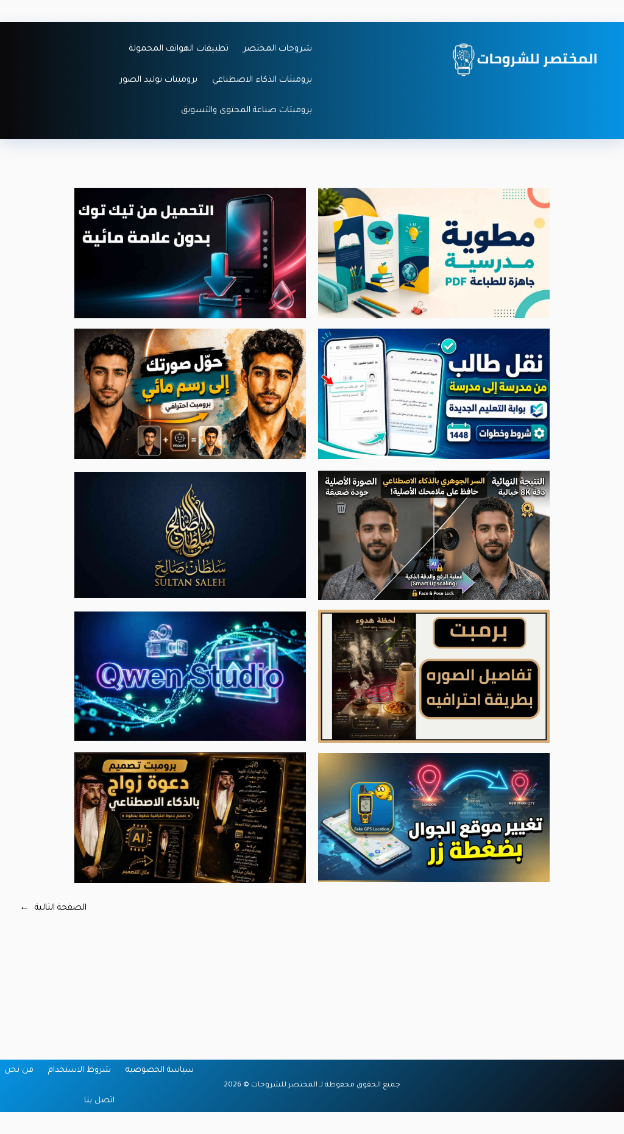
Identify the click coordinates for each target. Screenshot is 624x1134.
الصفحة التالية (53, 908)
